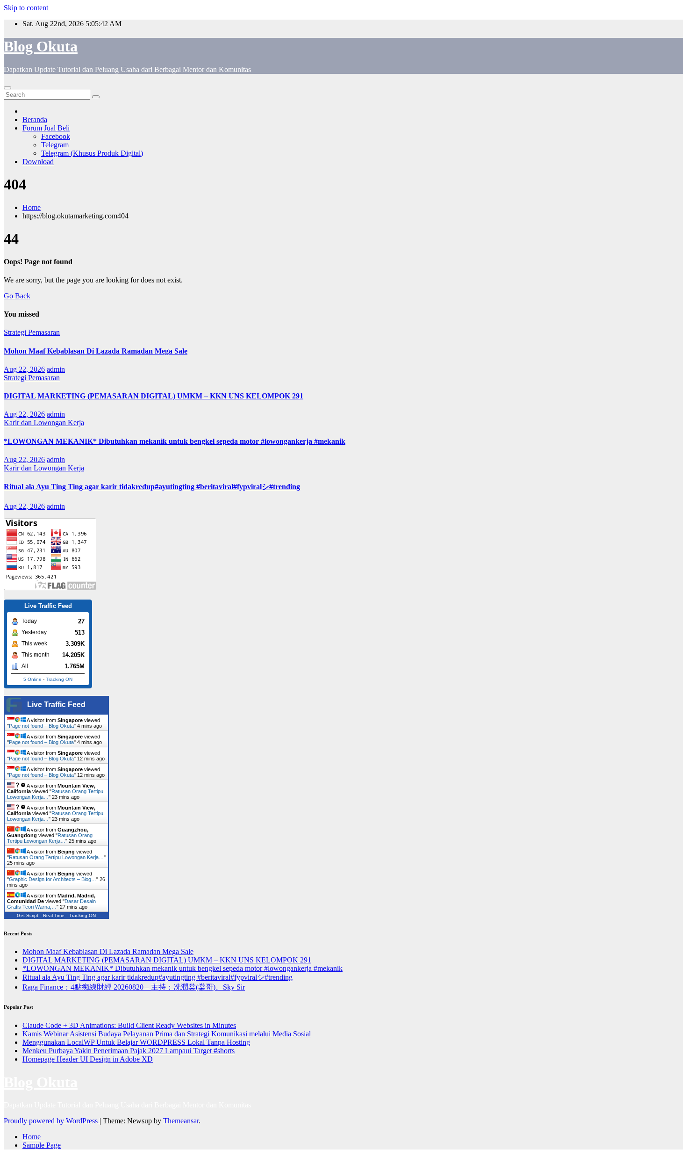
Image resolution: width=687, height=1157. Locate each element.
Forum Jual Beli (46, 128)
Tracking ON (59, 679)
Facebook (55, 136)
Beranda (34, 119)
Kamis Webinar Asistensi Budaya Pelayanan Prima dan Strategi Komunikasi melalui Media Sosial (166, 1034)
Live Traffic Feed (56, 705)
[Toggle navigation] (7, 88)
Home (31, 207)
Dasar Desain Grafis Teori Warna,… (51, 904)
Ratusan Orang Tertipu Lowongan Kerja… (50, 838)
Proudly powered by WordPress (52, 1121)
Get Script (27, 915)
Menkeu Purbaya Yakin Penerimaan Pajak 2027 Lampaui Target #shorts (128, 1051)
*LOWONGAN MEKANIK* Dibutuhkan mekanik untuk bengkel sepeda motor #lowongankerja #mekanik (174, 441)
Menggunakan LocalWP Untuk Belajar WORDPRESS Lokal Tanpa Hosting (136, 1042)
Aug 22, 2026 (24, 369)
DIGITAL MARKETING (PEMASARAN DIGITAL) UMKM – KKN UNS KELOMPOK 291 (153, 396)
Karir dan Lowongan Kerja (44, 423)
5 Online (32, 679)
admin (56, 369)
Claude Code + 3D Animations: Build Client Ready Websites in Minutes (129, 1025)
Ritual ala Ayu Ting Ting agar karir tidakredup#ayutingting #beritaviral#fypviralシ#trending (152, 487)
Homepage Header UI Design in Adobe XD (87, 1059)
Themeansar (181, 1121)
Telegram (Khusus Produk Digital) (92, 153)
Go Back (17, 296)
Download (38, 162)
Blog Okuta (41, 46)
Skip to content (26, 8)
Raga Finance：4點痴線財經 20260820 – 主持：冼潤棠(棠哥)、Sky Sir (133, 987)
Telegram (55, 145)
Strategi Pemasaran (32, 332)
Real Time (53, 915)
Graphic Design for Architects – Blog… (52, 879)
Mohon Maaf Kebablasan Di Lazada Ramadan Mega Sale (95, 351)
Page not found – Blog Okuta (41, 726)
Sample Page (41, 1145)
